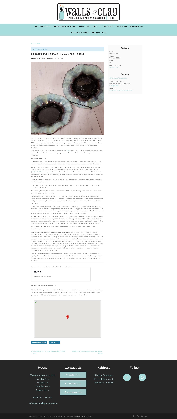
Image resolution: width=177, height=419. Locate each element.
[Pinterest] (142, 416)
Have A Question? (74, 392)
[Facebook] (134, 416)
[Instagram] (138, 416)
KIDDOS (95, 26)
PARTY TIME (84, 26)
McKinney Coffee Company (118, 78)
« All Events (35, 43)
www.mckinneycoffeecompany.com (121, 90)
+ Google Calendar (39, 342)
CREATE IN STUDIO (42, 26)
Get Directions (74, 375)
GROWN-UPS (121, 26)
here (68, 151)
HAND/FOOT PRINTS (80, 33)
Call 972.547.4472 (74, 384)
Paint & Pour (113, 67)
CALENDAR (108, 26)
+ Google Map (113, 85)
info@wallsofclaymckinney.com (41, 172)
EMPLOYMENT (136, 26)
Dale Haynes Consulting (80, 416)
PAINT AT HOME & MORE (64, 26)
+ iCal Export (54, 342)
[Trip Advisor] (146, 416)
